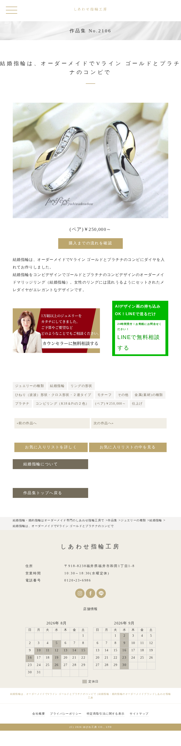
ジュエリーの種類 (29, 386)
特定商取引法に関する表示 (106, 713)
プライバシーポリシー (66, 713)
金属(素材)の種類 (149, 395)
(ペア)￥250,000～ (110, 403)
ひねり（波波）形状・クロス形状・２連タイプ (53, 395)
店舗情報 (90, 609)
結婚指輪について (40, 464)
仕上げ (137, 403)
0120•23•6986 (77, 580)
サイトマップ (139, 713)
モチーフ (104, 395)
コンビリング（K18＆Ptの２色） (62, 403)
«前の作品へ (27, 423)
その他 (123, 395)
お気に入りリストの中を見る (128, 447)
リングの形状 (81, 386)
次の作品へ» (104, 423)
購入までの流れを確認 (90, 243)
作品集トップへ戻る (42, 493)
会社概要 (38, 713)
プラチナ (22, 403)
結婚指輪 (57, 386)
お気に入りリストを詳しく (51, 447)
